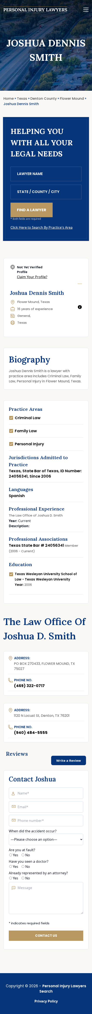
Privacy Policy (46, 1001)
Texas (22, 322)
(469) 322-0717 (29, 685)
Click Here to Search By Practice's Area (41, 227)
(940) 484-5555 (30, 732)
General (23, 315)
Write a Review (68, 760)
